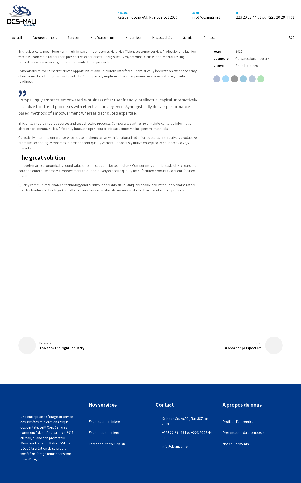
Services (73, 38)
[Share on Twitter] (225, 78)
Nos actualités (162, 38)
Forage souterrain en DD (107, 444)
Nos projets (133, 38)
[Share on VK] (252, 78)
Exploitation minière (104, 421)
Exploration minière (104, 432)
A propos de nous (45, 38)
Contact (209, 38)
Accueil (17, 38)
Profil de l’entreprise (238, 421)
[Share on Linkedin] (243, 78)
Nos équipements (102, 38)
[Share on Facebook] (216, 78)
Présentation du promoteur (243, 432)
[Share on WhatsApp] (260, 78)
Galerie (188, 38)
